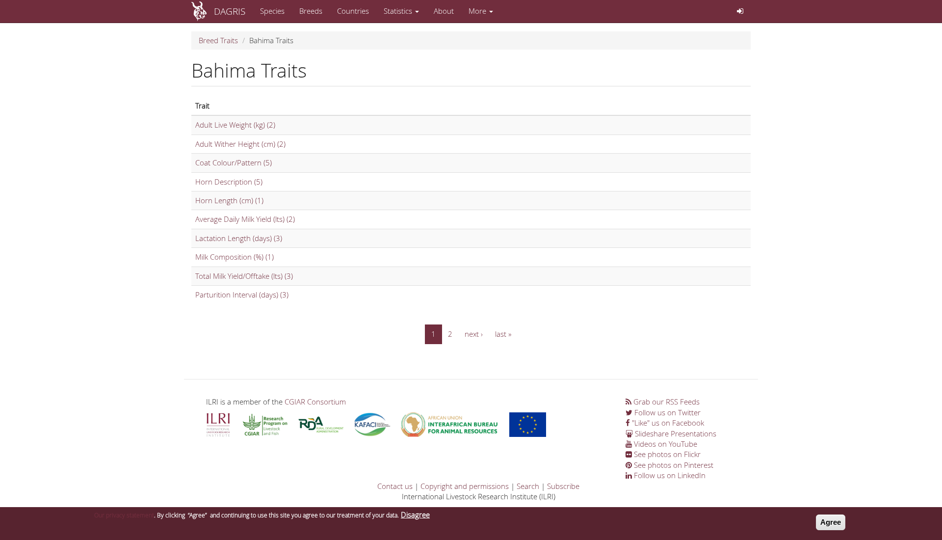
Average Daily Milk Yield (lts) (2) (245, 219)
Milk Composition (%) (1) (234, 257)
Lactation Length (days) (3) (238, 238)
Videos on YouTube (664, 444)
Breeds (310, 11)
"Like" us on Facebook (667, 423)
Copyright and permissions (464, 486)
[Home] (202, 11)
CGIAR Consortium (315, 401)
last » (503, 334)
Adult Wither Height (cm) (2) (240, 144)
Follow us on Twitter (666, 412)
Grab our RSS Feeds (665, 401)
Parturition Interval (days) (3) (241, 294)
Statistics (399, 11)
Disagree (415, 514)
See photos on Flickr (666, 454)
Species (272, 11)
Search (528, 486)
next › (474, 334)
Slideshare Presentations (674, 433)
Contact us (395, 486)
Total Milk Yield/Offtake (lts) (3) (244, 276)
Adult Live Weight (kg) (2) (235, 125)
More (478, 11)
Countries (353, 11)
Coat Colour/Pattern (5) (233, 162)
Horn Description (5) (228, 182)
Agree (830, 522)
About (444, 11)
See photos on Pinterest (672, 465)
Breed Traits (218, 40)
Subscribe (563, 486)
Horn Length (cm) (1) (229, 200)
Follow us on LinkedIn (669, 475)
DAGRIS (229, 11)
